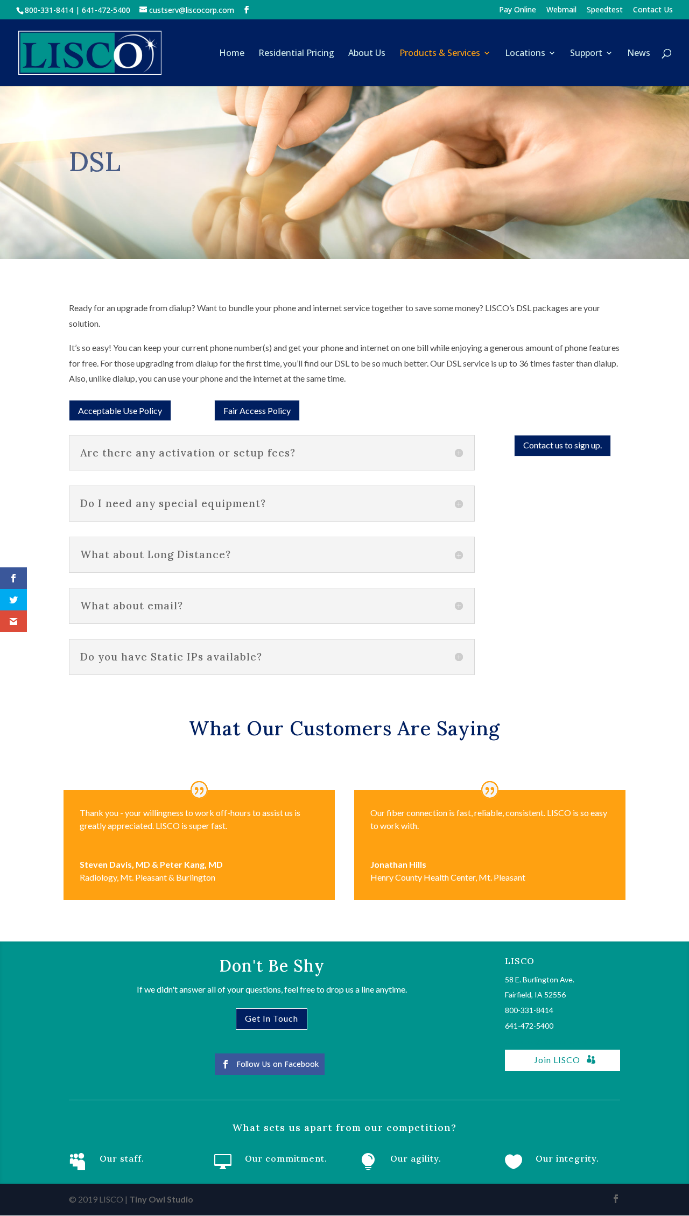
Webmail (561, 10)
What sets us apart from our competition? (344, 1127)
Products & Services (439, 54)
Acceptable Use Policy (120, 410)
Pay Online (517, 10)
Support (586, 54)
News (638, 54)
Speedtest (605, 10)
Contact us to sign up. (562, 445)
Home (231, 54)
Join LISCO (557, 1060)
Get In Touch (271, 1018)
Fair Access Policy (257, 410)
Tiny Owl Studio (161, 1199)
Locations (525, 54)
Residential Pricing (296, 54)
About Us (366, 54)
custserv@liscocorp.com (546, 1041)
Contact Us (653, 10)
